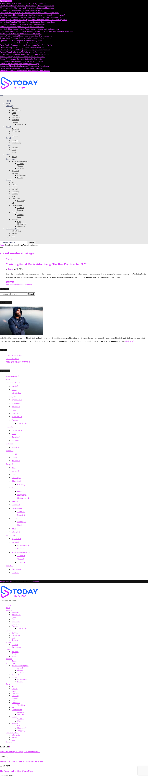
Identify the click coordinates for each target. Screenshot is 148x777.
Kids (19, 217)
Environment (17, 205)
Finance (15, 115)
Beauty (14, 157)
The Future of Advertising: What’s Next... (16, 771)
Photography (22, 224)
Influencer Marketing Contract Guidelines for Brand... (22, 761)
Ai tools (20, 164)
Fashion (9, 154)
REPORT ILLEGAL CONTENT (18, 362)
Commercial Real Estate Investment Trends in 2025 (20, 43)
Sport (14, 152)
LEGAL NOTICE (12, 359)
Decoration (16, 131)
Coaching (21, 201)
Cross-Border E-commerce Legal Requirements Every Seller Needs (26, 45)
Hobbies (15, 219)
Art (13, 182)
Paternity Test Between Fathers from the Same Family (20, 33)
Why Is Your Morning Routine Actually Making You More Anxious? (27, 6)
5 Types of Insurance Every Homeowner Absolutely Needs (22, 24)
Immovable (16, 117)
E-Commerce (22, 175)
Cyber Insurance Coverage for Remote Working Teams (21, 40)
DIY (13, 133)
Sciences (15, 194)
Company (9, 106)
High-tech (15, 170)
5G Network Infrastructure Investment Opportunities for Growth (24, 54)
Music (14, 187)
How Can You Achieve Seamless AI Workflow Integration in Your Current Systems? (32, 15)
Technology (10, 159)
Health (8, 145)
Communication (12, 228)
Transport (15, 122)
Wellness (15, 147)
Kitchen (15, 136)
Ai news (20, 168)
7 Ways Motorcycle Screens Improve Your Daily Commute (23, 3)
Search (31, 242)
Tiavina (10, 269)
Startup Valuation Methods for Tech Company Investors (22, 61)
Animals (20, 208)
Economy (15, 191)
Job (13, 203)
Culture (14, 184)
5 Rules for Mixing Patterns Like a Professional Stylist (21, 10)
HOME (8, 101)
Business (15, 108)
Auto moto (21, 124)
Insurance (15, 119)
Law (13, 196)
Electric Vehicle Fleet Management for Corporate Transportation (25, 50)
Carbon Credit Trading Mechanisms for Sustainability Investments (26, 36)
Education (16, 198)
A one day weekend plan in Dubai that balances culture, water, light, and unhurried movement (36, 31)
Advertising (16, 231)
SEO (13, 235)
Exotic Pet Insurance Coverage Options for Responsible (21, 59)
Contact (9, 238)
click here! (129, 341)
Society (9, 180)
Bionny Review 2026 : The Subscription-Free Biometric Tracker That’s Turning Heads (33, 20)
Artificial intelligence (20, 161)
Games (20, 177)
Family (14, 212)
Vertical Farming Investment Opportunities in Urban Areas (22, 57)
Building (15, 129)
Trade (14, 113)
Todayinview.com (6, 581)
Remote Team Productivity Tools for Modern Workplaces (22, 52)
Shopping (21, 226)
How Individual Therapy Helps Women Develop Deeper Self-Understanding (29, 29)
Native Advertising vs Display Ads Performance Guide (21, 68)
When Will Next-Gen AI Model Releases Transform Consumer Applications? (29, 13)
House (8, 126)
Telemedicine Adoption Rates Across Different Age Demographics (25, 38)
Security (20, 210)
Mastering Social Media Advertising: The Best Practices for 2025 (46, 264)
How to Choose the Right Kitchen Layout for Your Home (22, 26)
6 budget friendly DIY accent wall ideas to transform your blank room (27, 8)
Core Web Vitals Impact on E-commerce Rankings (19, 64)
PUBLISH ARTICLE (14, 355)
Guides (20, 166)
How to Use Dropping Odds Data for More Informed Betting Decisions (27, 22)
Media (14, 233)
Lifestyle (15, 189)
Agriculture (16, 110)
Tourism (15, 140)
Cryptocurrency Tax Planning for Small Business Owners (22, 47)
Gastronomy (16, 143)
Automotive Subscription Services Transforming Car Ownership (25, 71)
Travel (8, 138)
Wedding (20, 215)
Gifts (19, 221)
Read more (10, 282)
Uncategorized (12, 376)
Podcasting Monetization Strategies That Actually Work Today (24, 66)
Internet (15, 173)
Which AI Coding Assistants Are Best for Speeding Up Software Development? (30, 17)
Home (2, 245)
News (8, 103)
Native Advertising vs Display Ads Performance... (20, 751)
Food (14, 150)
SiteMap (36, 581)
